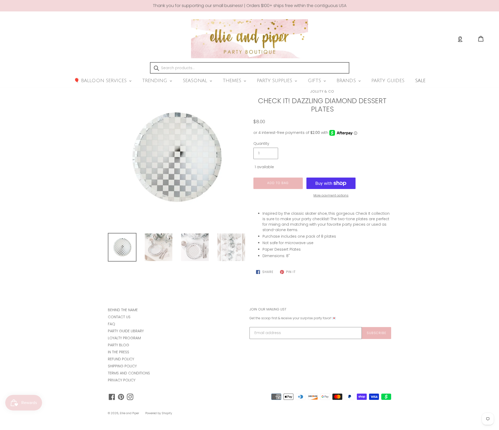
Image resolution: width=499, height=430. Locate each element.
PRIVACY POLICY (121, 380)
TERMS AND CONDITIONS (129, 373)
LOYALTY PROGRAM (124, 338)
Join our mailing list (268, 309)
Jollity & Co (322, 91)
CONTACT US (119, 317)
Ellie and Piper (129, 413)
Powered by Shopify (158, 413)
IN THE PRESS (118, 352)
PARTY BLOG (118, 345)
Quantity (261, 143)
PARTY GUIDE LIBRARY (126, 331)
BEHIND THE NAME (123, 309)
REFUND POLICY (121, 359)
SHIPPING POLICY (122, 366)
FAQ (111, 324)
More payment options (331, 195)
